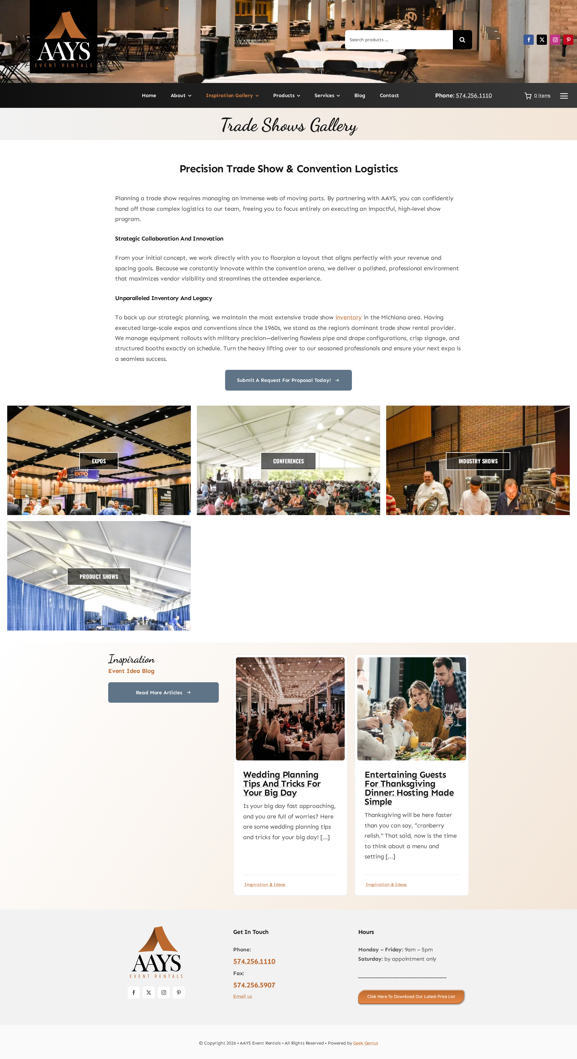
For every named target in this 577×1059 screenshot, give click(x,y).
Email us (242, 996)
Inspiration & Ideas (264, 884)
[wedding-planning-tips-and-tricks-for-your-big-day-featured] (290, 660)
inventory (348, 317)
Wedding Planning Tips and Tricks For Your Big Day (281, 783)
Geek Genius (365, 1043)
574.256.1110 (474, 95)
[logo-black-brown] (156, 927)
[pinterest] (568, 40)
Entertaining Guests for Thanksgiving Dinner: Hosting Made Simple (409, 788)
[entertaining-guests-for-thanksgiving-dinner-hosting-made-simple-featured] (411, 660)
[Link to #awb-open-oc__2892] (564, 96)
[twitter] (542, 40)
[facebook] (529, 40)
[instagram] (555, 40)
